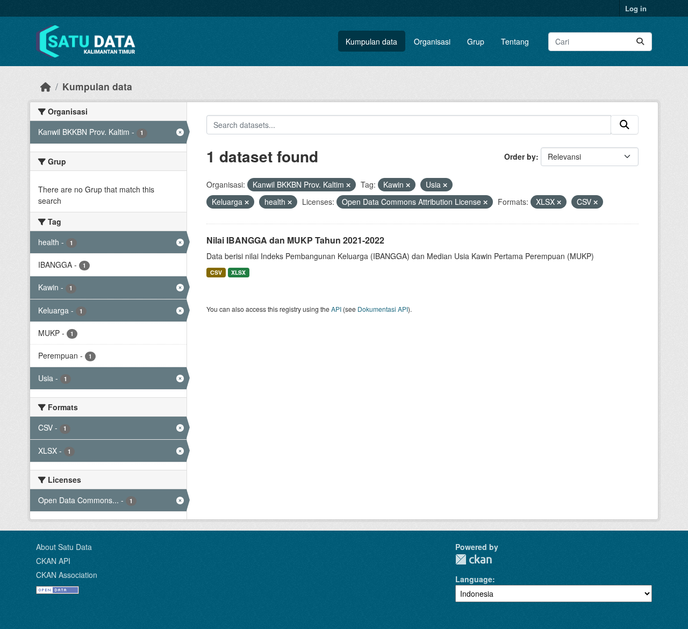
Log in (636, 8)
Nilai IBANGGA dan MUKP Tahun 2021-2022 (295, 240)
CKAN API (53, 560)
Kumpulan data (371, 41)
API (336, 308)
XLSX (238, 272)
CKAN (473, 559)
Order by (520, 156)
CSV (216, 272)
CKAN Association (66, 574)
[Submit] (640, 41)
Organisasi (432, 41)
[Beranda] (45, 86)
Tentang (515, 41)
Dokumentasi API (382, 308)
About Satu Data (64, 546)
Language (473, 579)
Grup (475, 41)
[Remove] (348, 185)
